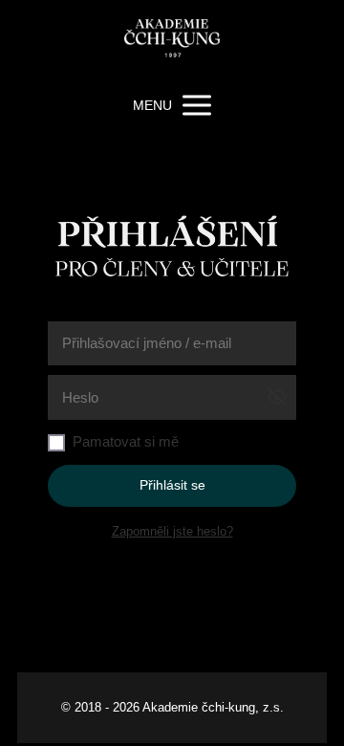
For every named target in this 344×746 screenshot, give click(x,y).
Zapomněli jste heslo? (172, 531)
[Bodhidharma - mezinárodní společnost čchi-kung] (172, 40)
